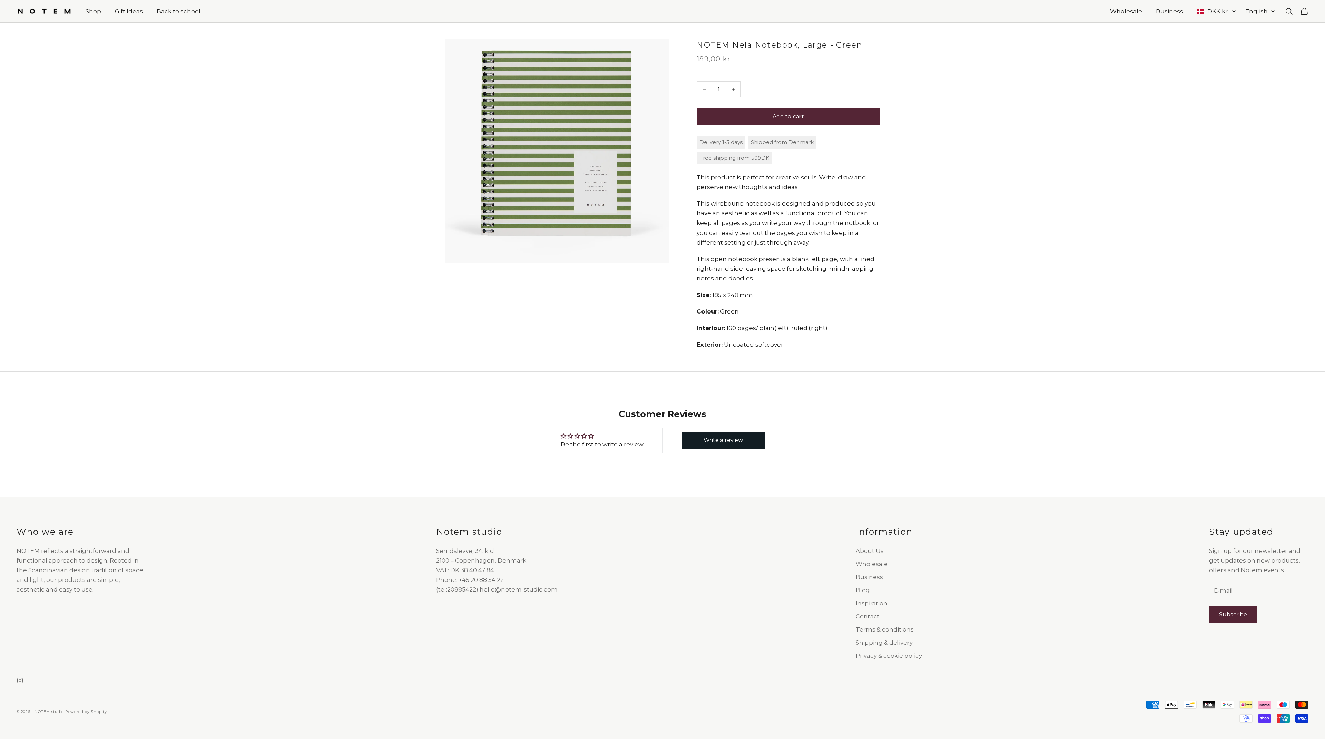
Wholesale (1126, 11)
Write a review (723, 440)
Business (1169, 11)
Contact (868, 616)
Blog (863, 590)
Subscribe (1233, 614)
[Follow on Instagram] (20, 680)
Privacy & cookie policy (889, 655)
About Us (870, 550)
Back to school (178, 11)
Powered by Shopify (86, 711)
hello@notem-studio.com (519, 589)
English (1256, 11)
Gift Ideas (129, 11)
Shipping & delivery (884, 642)
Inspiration (871, 603)
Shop (93, 11)
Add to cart (788, 116)
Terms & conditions (885, 629)
